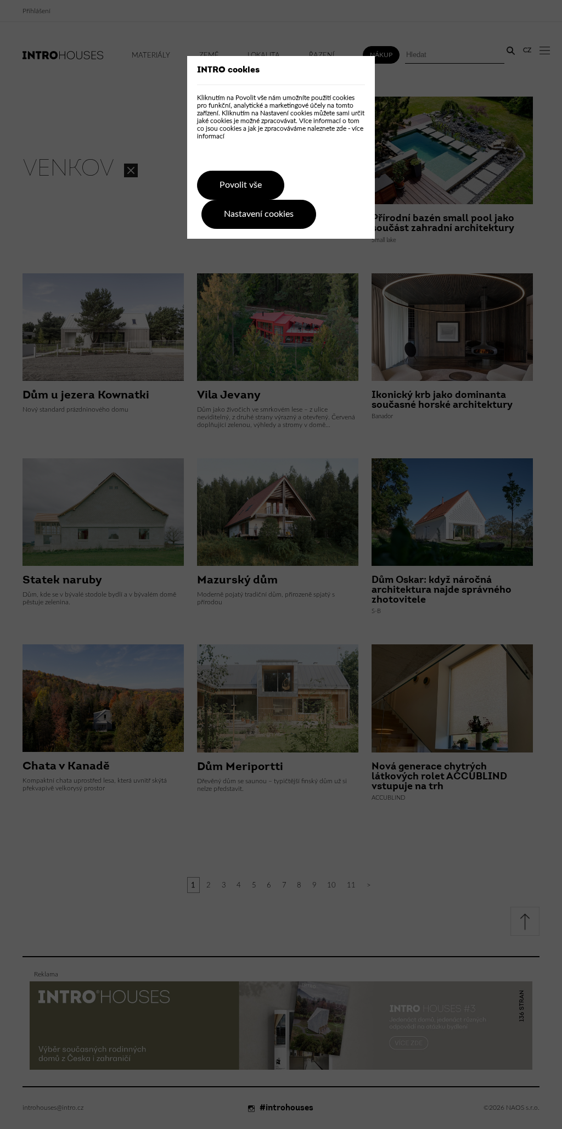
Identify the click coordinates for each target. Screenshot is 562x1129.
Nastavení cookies (259, 214)
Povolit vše (241, 185)
